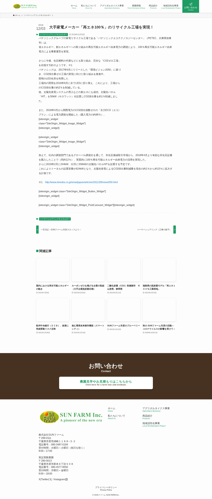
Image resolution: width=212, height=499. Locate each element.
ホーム (111, 409)
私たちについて (116, 417)
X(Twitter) (44, 479)
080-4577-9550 (59, 467)
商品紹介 (147, 417)
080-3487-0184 (59, 444)
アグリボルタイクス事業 (156, 408)
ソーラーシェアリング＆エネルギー (53, 34)
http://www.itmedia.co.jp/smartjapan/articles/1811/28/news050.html (81, 182)
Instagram (59, 479)
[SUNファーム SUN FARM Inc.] (25, 6)
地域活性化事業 (153, 424)
